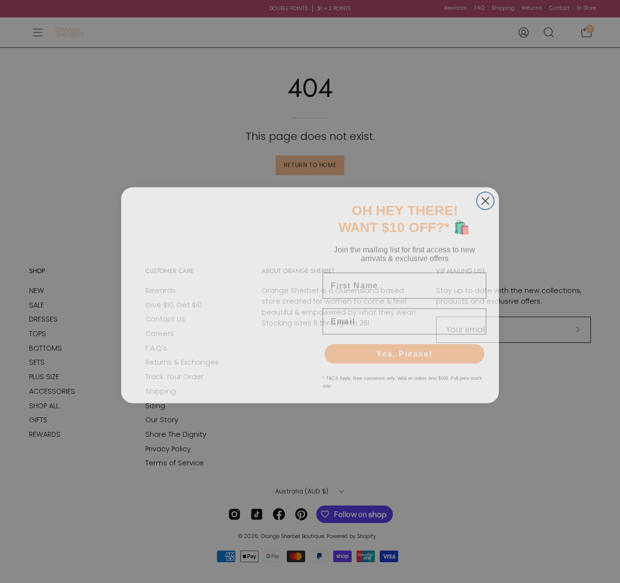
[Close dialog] (485, 197)
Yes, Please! (404, 350)
